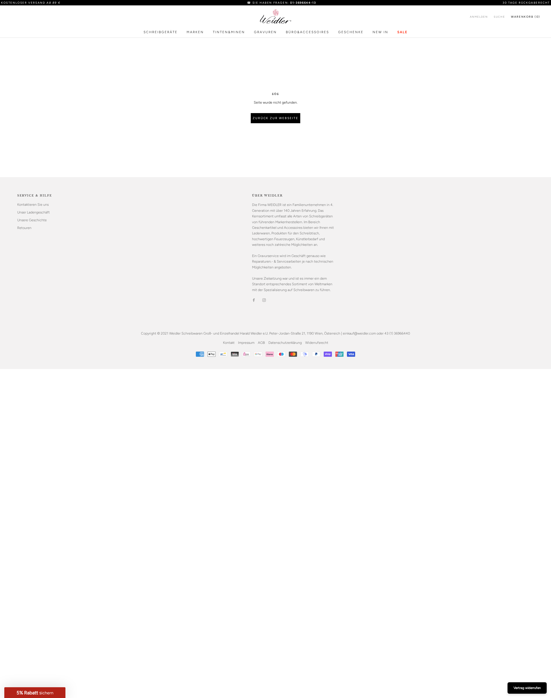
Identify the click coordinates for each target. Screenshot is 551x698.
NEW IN (380, 32)
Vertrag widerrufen (527, 688)
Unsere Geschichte (32, 220)
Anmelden (479, 16)
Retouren (24, 228)
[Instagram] (264, 300)
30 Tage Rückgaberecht (526, 2)
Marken (195, 32)
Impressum (246, 343)
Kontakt (229, 343)
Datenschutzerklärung (285, 343)
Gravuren (265, 32)
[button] (34, 692)
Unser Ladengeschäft (33, 212)
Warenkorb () (525, 16)
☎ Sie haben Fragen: (281, 2)
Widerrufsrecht (316, 343)
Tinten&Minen (229, 32)
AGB (261, 343)
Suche (499, 16)
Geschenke (351, 32)
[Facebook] (253, 300)
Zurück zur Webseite (275, 118)
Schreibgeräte (161, 32)
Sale (402, 32)
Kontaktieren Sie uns (33, 205)
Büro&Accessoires (307, 32)
